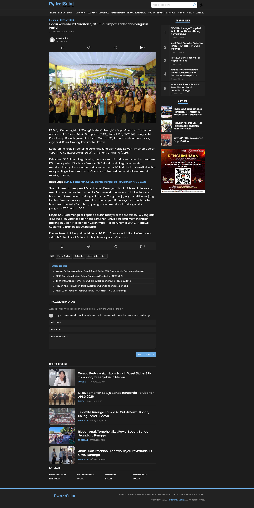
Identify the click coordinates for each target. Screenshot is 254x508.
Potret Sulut (62, 38)
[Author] (52, 40)
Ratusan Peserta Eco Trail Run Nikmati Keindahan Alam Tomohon (188, 125)
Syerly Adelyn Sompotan (97, 256)
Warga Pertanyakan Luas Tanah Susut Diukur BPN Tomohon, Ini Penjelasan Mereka (100, 271)
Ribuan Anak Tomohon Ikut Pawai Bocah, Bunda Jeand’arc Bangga (92, 285)
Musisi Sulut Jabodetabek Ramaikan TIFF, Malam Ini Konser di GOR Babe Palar (188, 111)
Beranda (53, 20)
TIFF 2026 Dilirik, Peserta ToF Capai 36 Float (185, 59)
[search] (194, 5)
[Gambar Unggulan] (102, 87)
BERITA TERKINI (67, 20)
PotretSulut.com (176, 499)
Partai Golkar (63, 256)
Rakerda (79, 256)
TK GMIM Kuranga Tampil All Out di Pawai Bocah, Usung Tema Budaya (93, 280)
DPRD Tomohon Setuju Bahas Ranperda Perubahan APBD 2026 (106, 182)
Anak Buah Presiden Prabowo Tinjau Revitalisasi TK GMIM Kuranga (91, 290)
